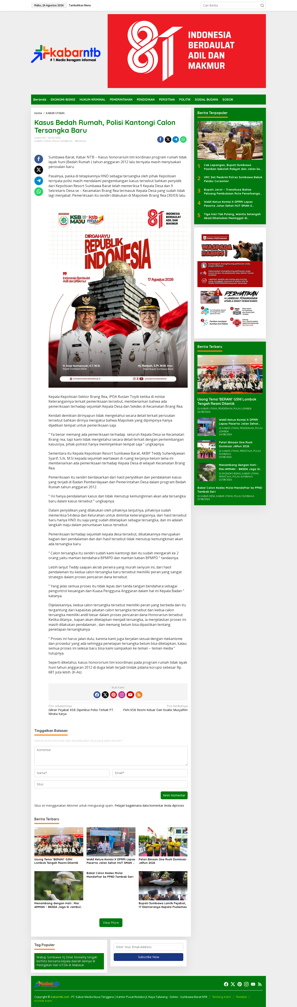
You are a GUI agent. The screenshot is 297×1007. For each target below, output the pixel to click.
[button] (262, 5)
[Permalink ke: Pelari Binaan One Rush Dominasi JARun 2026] (163, 841)
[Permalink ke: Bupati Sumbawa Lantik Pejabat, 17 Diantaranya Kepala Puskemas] (163, 885)
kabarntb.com (60, 997)
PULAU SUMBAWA (62, 141)
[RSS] (138, 694)
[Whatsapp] (183, 139)
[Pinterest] (113, 694)
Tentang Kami (221, 997)
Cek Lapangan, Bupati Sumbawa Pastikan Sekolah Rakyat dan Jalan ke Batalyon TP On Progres (232, 167)
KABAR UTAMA (42, 141)
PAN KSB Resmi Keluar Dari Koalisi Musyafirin (155, 708)
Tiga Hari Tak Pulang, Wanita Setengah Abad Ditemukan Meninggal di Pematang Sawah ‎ (232, 216)
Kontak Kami (43, 1000)
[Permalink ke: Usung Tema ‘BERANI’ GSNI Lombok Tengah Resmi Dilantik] (58, 841)
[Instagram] (121, 694)
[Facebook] (96, 694)
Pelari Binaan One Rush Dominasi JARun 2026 (162, 861)
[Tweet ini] (168, 139)
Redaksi (241, 997)
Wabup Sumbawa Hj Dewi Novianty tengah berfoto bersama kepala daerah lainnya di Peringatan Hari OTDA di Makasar (67, 961)
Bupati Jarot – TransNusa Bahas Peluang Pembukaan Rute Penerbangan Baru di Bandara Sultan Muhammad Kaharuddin (233, 191)
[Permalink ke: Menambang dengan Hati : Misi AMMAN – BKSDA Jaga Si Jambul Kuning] (58, 885)
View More (111, 923)
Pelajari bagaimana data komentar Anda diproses (149, 805)
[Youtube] (130, 694)
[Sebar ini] (160, 139)
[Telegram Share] (175, 139)
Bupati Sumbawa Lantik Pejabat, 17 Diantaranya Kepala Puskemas (163, 905)
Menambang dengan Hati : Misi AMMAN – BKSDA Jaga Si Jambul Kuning (57, 905)
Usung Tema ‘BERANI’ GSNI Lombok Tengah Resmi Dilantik (56, 861)
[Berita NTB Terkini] (66, 52)
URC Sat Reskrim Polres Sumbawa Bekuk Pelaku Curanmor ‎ (233, 179)
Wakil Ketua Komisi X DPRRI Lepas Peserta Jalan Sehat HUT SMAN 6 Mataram (111, 861)
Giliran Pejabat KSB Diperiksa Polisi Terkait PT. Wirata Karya (81, 710)
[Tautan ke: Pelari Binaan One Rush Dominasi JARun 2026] (206, 449)
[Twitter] (105, 694)
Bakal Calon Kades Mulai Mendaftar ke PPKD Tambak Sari (110, 874)
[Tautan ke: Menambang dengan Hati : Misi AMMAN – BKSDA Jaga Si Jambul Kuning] (206, 472)
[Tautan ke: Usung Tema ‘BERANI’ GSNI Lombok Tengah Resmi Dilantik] (230, 374)
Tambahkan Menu (80, 5)
